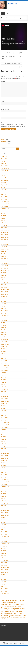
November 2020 (5, 232)
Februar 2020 (4, 239)
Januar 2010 (4, 505)
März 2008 (3, 558)
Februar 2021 (4, 225)
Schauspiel (4, 615)
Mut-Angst (15, 611)
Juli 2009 (3, 520)
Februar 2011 (4, 474)
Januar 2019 (4, 261)
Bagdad (3, 602)
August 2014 (4, 375)
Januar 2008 (4, 562)
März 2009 (3, 529)
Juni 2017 (3, 301)
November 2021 (5, 204)
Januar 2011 (4, 477)
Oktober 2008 (4, 541)
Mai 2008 (3, 553)
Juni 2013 (3, 408)
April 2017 (3, 306)
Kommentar (4, 81)
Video (21, 52)
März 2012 (3, 444)
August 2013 (4, 403)
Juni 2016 (3, 325)
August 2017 (4, 296)
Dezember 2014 (5, 365)
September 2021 (5, 208)
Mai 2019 (3, 251)
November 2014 (5, 367)
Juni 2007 (3, 579)
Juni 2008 (3, 550)
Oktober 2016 (4, 320)
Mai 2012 (3, 439)
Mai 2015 (3, 353)
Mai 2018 (3, 275)
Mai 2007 (3, 581)
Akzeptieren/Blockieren (18, 600)
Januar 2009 (4, 534)
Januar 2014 (4, 391)
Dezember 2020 (5, 230)
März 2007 (3, 586)
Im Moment (3, 609)
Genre (9, 608)
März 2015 (3, 358)
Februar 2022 (4, 196)
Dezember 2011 (5, 451)
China (14, 604)
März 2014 (3, 386)
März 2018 (3, 280)
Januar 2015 (4, 363)
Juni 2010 (3, 493)
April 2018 (3, 277)
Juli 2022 (3, 187)
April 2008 (3, 555)
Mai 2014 (3, 382)
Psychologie (9, 613)
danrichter (5, 56)
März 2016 (3, 332)
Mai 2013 (3, 410)
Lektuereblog (4, 144)
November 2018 (5, 265)
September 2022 (5, 182)
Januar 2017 (4, 313)
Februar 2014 (4, 389)
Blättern (11, 602)
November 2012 (5, 425)
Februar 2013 (4, 417)
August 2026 (4, 156)
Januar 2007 (4, 591)
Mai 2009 (3, 524)
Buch (15, 602)
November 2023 (5, 170)
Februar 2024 (4, 166)
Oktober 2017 (4, 291)
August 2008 (4, 546)
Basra (8, 602)
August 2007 (4, 574)
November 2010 (5, 482)
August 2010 (4, 489)
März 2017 (3, 308)
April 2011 (3, 470)
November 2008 (5, 539)
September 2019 (5, 249)
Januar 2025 (4, 158)
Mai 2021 (3, 218)
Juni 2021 (3, 215)
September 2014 (5, 372)
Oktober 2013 (4, 398)
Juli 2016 (3, 322)
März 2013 (3, 415)
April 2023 (3, 175)
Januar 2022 (4, 199)
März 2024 (3, 163)
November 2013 (5, 396)
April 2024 (3, 161)
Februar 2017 (4, 310)
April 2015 (3, 356)
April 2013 (3, 413)
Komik (13, 609)
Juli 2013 (3, 405)
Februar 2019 (4, 258)
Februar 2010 (4, 503)
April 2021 (3, 220)
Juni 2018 (3, 272)
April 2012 (3, 441)
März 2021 (3, 223)
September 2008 (5, 543)
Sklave (2, 617)
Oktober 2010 (4, 484)
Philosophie (3, 613)
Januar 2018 (4, 284)
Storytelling (8, 617)
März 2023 (3, 177)
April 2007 (3, 584)
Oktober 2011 (4, 455)
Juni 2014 (3, 379)
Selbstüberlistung (18, 615)
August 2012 (4, 432)
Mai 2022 (3, 189)
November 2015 (5, 339)
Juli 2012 (3, 434)
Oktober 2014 (4, 370)
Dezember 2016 (5, 315)
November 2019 (5, 244)
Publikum (16, 613)
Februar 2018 (4, 282)
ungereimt (22, 617)
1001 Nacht (6, 600)
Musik (16, 52)
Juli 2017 (3, 299)
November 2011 (5, 453)
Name (3, 101)
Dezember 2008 (5, 536)
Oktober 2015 (4, 341)
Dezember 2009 (5, 508)
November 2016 (5, 318)
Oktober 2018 (4, 268)
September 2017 (5, 294)
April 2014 (3, 384)
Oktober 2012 (4, 427)
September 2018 (5, 270)
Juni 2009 (3, 522)
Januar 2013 (4, 420)
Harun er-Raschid (20, 608)
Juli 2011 (3, 463)
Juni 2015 (3, 351)
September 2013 (5, 401)
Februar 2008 (4, 560)
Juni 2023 (3, 173)
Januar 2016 (4, 334)
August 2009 (4, 517)
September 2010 (5, 486)
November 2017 (5, 289)
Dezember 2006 (5, 593)
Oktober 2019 (4, 246)
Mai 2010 (3, 496)
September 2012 (5, 429)
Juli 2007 (3, 577)
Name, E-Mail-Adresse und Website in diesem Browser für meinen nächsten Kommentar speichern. (14, 125)
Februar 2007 (4, 588)
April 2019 (3, 253)
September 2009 (5, 515)
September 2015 (5, 344)
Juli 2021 (3, 213)
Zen (13, 618)
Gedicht (4, 608)
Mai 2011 (3, 467)
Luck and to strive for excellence (11, 63)
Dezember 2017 (5, 287)
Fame (23, 67)
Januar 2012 (4, 448)
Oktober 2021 (4, 206)
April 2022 (3, 192)
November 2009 (5, 510)
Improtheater (20, 56)
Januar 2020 (4, 242)
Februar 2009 (4, 531)
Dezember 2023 (5, 168)
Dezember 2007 (5, 565)
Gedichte (3, 139)
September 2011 (5, 458)
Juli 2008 (3, 548)
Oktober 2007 (4, 569)
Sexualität (24, 615)
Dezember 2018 (5, 263)
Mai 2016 (3, 327)
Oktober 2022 (4, 180)
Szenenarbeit (16, 617)
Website (3, 116)
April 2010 (3, 498)
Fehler (2, 606)
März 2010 (3, 501)
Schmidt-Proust (10, 615)
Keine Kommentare (7, 58)
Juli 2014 (3, 377)
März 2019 (3, 256)
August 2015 (4, 346)
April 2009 (3, 527)
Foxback (9, 606)
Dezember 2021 (5, 201)
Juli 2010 (3, 491)
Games (19, 606)
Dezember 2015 (5, 337)
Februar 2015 (4, 360)
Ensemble (22, 604)
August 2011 (4, 460)
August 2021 (4, 211)
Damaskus (17, 604)
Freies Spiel (14, 606)
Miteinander (10, 52)
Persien (20, 611)
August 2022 (4, 185)
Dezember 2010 (5, 479)
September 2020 (5, 237)
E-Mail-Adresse (5, 109)
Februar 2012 (4, 446)
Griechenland (13, 608)
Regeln (21, 613)
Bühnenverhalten (6, 604)
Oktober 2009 (4, 512)
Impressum (3, 625)
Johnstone (8, 609)
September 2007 (5, 572)
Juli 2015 (3, 348)
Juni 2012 (3, 436)
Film (5, 606)
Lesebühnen (23, 609)
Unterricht (3, 618)
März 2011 (3, 472)
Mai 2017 (3, 303)
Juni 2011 (3, 465)
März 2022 (3, 194)
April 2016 (3, 329)
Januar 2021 (4, 227)
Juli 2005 (3, 596)
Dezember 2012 (5, 422)
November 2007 (5, 567)
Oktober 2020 (4, 234)
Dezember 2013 (5, 394)
